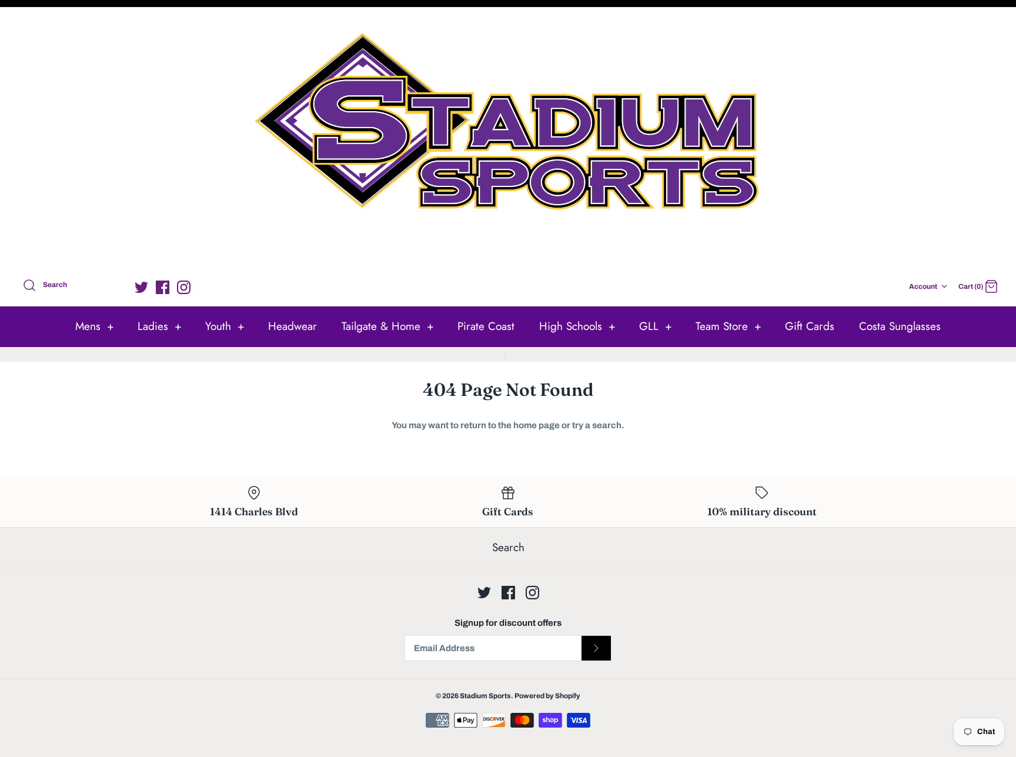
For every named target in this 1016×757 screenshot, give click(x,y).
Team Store (728, 326)
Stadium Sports (485, 696)
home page (536, 425)
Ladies (160, 326)
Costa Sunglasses (900, 326)
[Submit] (596, 648)
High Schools (577, 326)
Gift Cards (809, 326)
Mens (94, 326)
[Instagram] (183, 287)
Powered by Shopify (547, 696)
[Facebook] (162, 287)
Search (508, 547)
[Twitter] (141, 287)
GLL (655, 326)
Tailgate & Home (388, 326)
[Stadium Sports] (508, 140)
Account (923, 286)
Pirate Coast (485, 326)
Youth (225, 326)
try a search (596, 425)
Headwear (292, 326)
